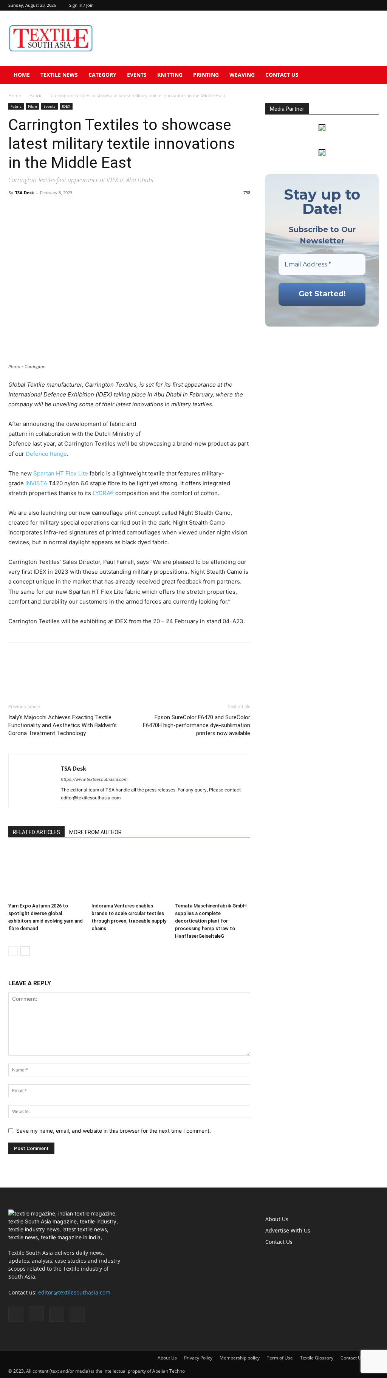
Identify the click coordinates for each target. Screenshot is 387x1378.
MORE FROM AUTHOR (95, 832)
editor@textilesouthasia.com (74, 1292)
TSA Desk (24, 192)
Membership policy (240, 1358)
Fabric (35, 95)
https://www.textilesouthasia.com (94, 779)
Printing (206, 74)
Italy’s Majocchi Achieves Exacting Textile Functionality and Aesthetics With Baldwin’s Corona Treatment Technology (62, 725)
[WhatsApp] (50, 209)
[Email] (68, 209)
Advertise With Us (287, 1230)
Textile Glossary (316, 1358)
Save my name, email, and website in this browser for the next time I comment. (113, 1130)
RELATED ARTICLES (36, 832)
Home (22, 74)
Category (102, 74)
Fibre (32, 106)
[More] (86, 209)
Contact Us (282, 74)
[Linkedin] (360, 5)
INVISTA (36, 483)
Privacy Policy (198, 1358)
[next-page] (25, 951)
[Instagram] (348, 5)
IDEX (66, 106)
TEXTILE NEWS (59, 74)
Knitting (170, 74)
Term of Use (280, 1358)
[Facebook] (335, 5)
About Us (276, 1219)
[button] (370, 75)
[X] (373, 5)
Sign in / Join (81, 5)
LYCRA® (103, 493)
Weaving (242, 74)
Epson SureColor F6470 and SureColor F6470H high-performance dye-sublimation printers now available (196, 725)
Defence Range (46, 453)
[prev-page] (13, 951)
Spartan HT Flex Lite (60, 473)
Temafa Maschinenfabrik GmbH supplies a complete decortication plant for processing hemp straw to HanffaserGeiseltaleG (211, 921)
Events (137, 74)
